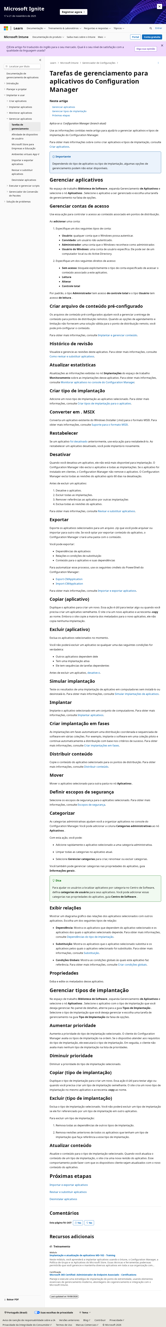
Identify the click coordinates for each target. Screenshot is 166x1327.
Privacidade (116, 1320)
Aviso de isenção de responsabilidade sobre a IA (29, 1320)
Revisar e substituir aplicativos (116, 511)
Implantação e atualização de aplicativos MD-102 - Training (82, 1255)
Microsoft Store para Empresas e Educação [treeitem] (23, 146)
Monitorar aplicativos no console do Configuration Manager (97, 382)
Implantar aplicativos (90, 715)
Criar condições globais (132, 964)
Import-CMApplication (69, 583)
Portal (135, 36)
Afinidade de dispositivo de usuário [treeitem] (25, 136)
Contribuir (100, 1320)
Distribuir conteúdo (96, 766)
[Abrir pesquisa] (151, 28)
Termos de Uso (64, 1324)
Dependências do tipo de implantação (90, 937)
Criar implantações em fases (101, 745)
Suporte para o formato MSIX (110, 424)
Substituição (91, 953)
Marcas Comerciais (86, 1324)
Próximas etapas (61, 115)
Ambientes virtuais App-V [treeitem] (25, 154)
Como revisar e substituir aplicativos (72, 356)
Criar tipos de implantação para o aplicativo (104, 403)
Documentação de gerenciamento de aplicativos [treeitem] (22, 75)
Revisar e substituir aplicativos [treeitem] (22, 172)
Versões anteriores (69, 1320)
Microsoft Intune (69, 62)
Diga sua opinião (145, 48)
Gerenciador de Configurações (98, 62)
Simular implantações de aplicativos (137, 694)
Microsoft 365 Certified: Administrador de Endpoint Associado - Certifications (93, 1274)
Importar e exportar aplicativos (117, 591)
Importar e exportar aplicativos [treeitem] (22, 162)
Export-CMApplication (69, 579)
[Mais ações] (158, 62)
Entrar (158, 28)
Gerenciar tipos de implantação (69, 111)
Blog (85, 1320)
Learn (53, 62)
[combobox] (22, 66)
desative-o (93, 672)
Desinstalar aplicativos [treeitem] (24, 179)
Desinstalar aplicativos (63, 1199)
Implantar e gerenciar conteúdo (117, 335)
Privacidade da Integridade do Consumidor (26, 1324)
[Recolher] (40, 60)
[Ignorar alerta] (159, 6)
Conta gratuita (152, 36)
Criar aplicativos (59, 146)
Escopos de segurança (91, 804)
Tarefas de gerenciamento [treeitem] (20, 126)
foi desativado (79, 441)
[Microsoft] (6, 28)
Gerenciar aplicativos (63, 107)
